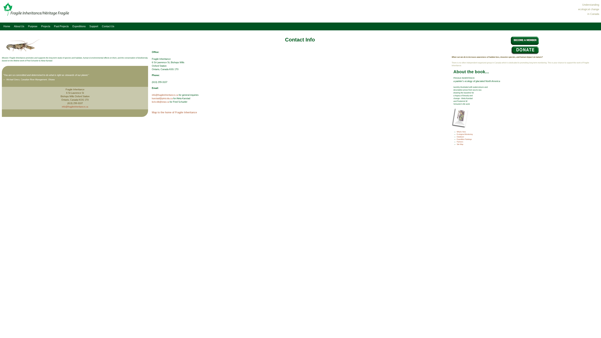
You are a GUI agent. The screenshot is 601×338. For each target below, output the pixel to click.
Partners (460, 142)
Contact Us (108, 26)
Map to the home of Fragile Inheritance (174, 112)
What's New (461, 132)
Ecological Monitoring (465, 134)
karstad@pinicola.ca (162, 98)
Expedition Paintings (464, 139)
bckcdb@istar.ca (160, 102)
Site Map (460, 144)
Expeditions (79, 26)
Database (460, 137)
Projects (45, 26)
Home (6, 26)
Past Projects (61, 26)
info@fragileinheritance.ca (75, 106)
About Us (19, 26)
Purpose (32, 26)
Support (93, 26)
